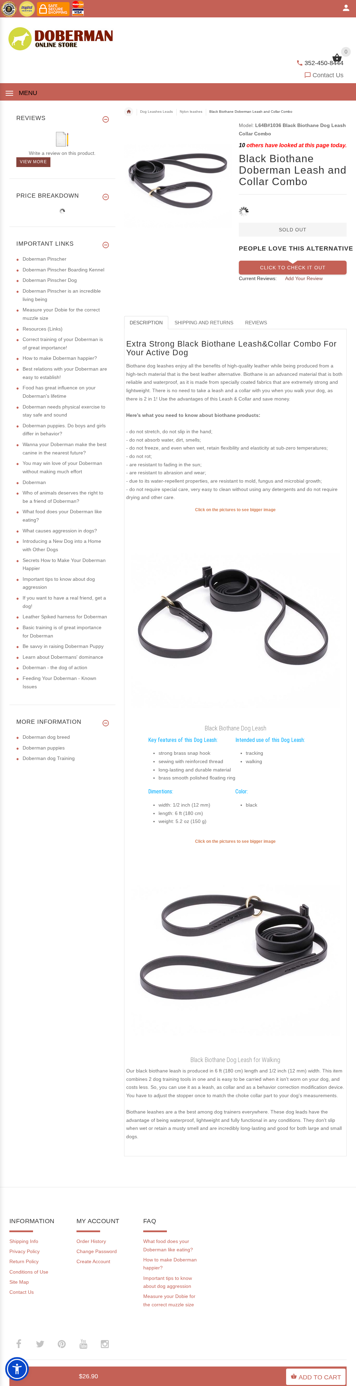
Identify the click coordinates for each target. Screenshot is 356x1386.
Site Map (19, 1282)
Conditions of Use (28, 1272)
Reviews (256, 322)
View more (33, 161)
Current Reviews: (258, 278)
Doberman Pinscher (44, 259)
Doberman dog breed (46, 737)
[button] (17, 1369)
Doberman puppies (44, 748)
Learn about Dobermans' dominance (63, 657)
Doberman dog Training (49, 758)
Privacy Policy (24, 1251)
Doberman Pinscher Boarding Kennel (63, 269)
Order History (91, 1241)
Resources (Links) (43, 329)
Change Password (96, 1251)
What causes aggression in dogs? (60, 530)
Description (146, 322)
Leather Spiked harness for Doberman (65, 616)
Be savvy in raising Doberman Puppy (63, 646)
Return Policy (24, 1261)
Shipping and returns (204, 322)
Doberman (34, 482)
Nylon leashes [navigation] (191, 111)
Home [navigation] (128, 111)
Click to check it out (293, 267)
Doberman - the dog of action (55, 667)
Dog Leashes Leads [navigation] (156, 111)
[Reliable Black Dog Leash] (235, 617)
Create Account (93, 1261)
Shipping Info (23, 1241)
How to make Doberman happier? (60, 358)
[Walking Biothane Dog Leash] (235, 949)
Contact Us (328, 75)
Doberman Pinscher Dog (50, 280)
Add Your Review (304, 278)
